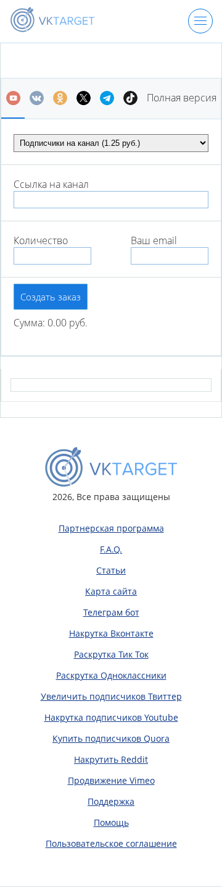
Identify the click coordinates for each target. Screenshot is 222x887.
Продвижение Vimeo (111, 780)
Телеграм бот (111, 612)
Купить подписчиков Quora (111, 738)
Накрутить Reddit (111, 759)
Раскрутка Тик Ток (111, 654)
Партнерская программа (111, 528)
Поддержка (111, 801)
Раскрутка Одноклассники (111, 675)
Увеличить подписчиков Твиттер (111, 696)
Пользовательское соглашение (111, 843)
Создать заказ (50, 297)
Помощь (111, 822)
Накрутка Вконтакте (111, 633)
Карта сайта (111, 591)
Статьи (111, 570)
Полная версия (181, 97)
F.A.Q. (111, 549)
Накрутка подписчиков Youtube (111, 717)
